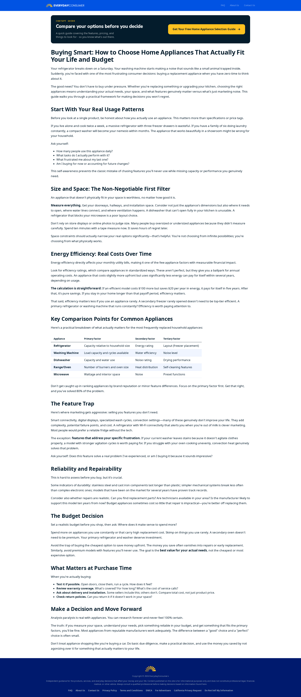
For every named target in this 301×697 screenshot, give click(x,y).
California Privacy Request (188, 690)
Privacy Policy (109, 690)
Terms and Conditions (131, 690)
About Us (234, 5)
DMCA (149, 690)
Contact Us (249, 5)
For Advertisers (163, 690)
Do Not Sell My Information (219, 690)
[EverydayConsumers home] (65, 5)
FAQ (223, 5)
